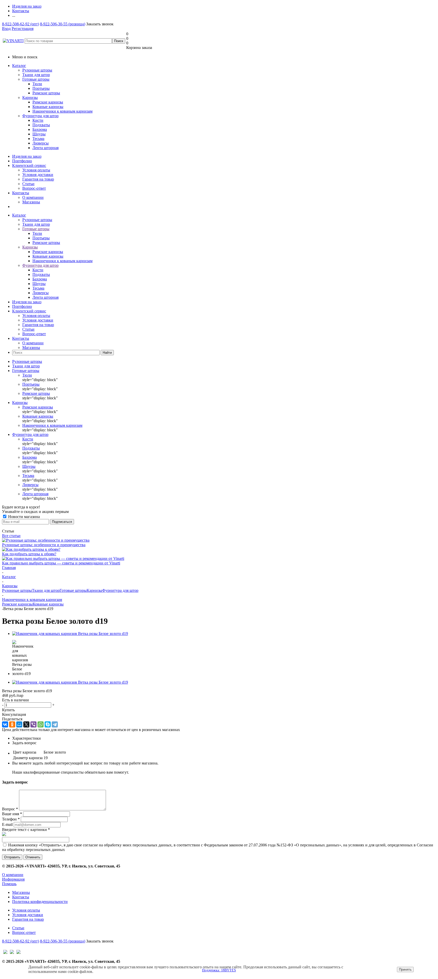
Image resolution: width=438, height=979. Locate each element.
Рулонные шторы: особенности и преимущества (43, 545)
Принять (405, 969)
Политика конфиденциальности (40, 901)
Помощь (9, 884)
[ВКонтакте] (5, 724)
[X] (26, 724)
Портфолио (22, 161)
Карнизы (30, 97)
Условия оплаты (36, 170)
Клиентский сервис (29, 165)
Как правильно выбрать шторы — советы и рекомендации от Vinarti (61, 563)
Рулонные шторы (37, 70)
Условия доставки (37, 174)
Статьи (28, 184)
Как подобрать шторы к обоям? (29, 554)
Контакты (20, 193)
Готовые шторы (35, 79)
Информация (13, 879)
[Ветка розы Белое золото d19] (70, 633)
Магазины (31, 202)
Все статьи (11, 535)
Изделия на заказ (26, 156)
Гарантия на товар (38, 179)
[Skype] (48, 724)
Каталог (19, 65)
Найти (107, 352)
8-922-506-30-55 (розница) (62, 24)
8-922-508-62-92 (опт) (20, 24)
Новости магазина (23, 516)
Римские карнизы (17, 604)
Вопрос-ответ (34, 188)
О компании (33, 197)
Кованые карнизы (48, 604)
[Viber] (33, 724)
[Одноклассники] (12, 724)
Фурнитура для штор (40, 116)
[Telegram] (55, 724)
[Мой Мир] (19, 724)
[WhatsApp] (41, 724)
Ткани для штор (36, 75)
